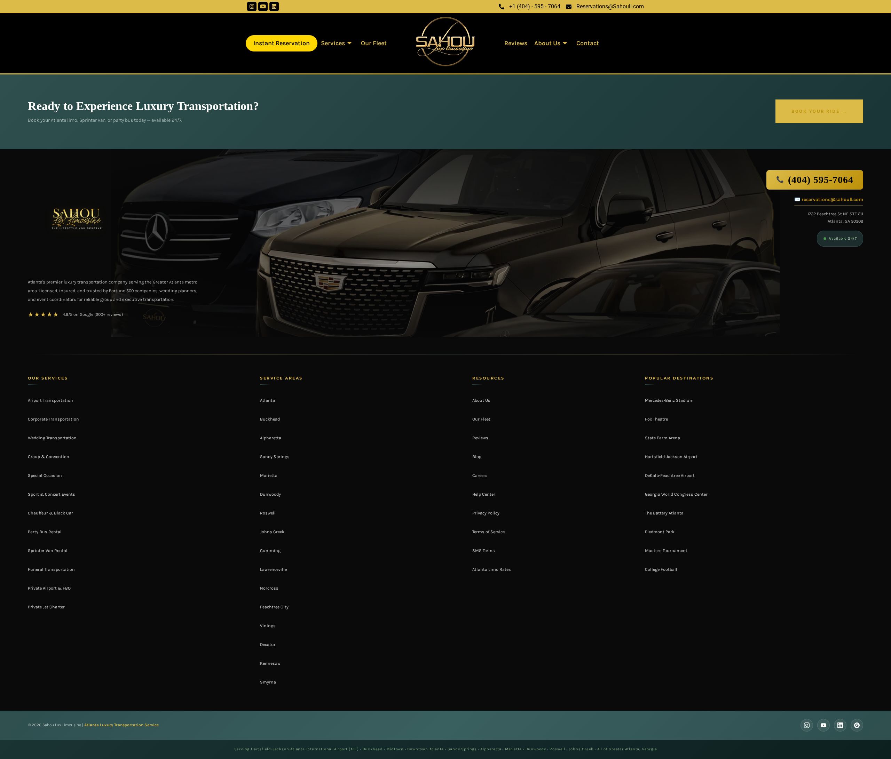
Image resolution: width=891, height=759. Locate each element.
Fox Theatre (656, 419)
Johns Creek (272, 531)
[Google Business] (857, 725)
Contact (587, 43)
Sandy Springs (275, 456)
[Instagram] (252, 6)
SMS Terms (483, 550)
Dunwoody (270, 494)
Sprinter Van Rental (48, 550)
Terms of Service (488, 531)
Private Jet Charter (46, 607)
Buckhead (270, 419)
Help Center (483, 494)
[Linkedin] (274, 6)
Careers (480, 475)
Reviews (515, 43)
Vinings (268, 625)
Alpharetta (270, 438)
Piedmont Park (660, 531)
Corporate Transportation (53, 419)
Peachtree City (274, 607)
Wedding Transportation (52, 438)
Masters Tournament (666, 550)
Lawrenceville (273, 569)
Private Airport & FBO (49, 588)
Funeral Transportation (51, 569)
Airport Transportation (50, 400)
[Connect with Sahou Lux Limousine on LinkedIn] (840, 725)
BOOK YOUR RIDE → (819, 111)
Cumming (270, 550)
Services (333, 43)
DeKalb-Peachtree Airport (670, 475)
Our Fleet (374, 43)
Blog (476, 456)
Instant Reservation (281, 43)
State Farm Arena (662, 438)
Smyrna (268, 682)
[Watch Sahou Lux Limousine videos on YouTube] (823, 725)
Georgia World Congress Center (676, 494)
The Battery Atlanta (664, 513)
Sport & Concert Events (51, 494)
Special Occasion (45, 475)
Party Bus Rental (45, 531)
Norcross (269, 588)
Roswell (268, 513)
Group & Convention (48, 456)
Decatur (268, 644)
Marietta (268, 475)
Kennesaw (270, 663)
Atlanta (267, 400)
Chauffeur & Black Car (50, 513)
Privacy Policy (485, 513)
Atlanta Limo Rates (491, 569)
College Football (661, 569)
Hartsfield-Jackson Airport (671, 456)
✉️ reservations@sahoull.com (828, 199)
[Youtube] (263, 6)
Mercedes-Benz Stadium (669, 400)
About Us (547, 43)
